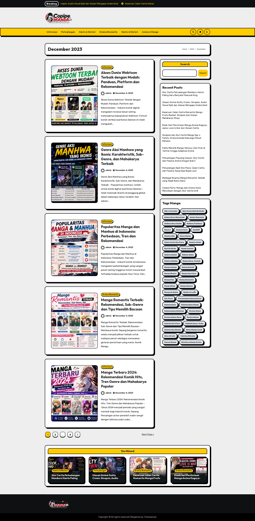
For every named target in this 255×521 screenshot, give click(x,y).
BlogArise (136, 517)
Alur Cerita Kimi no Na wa (193, 211)
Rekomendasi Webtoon (174, 311)
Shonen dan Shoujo (172, 330)
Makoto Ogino (188, 255)
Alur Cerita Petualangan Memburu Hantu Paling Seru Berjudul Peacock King (66, 479)
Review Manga (193, 317)
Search (185, 64)
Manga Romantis (186, 280)
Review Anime (195, 311)
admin (108, 93)
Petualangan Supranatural (189, 298)
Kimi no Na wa (170, 248)
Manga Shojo (169, 286)
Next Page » (148, 434)
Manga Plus (169, 280)
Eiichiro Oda (169, 236)
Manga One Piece (189, 273)
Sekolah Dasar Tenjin (194, 323)
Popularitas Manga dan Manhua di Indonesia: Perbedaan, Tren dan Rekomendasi (120, 233)
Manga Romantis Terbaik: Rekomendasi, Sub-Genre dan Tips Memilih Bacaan (122, 304)
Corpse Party (182, 230)
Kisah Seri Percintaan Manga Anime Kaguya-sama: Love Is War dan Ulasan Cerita (187, 479)
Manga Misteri (170, 273)
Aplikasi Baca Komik (173, 223)
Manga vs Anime (171, 292)
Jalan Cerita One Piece (174, 242)
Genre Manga (185, 236)
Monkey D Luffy (189, 292)
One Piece (168, 298)
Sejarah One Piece (172, 323)
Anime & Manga (150, 32)
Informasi (52, 32)
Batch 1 (167, 230)
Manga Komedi (188, 267)
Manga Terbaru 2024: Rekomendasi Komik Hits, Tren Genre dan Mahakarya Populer (123, 379)
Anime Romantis (197, 217)
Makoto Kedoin (170, 255)
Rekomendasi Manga (190, 305)
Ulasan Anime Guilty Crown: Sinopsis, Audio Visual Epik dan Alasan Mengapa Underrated (105, 479)
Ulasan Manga (170, 342)
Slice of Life (169, 336)
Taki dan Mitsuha (187, 336)
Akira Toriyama (170, 211)
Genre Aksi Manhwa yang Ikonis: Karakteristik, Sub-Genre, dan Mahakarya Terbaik (122, 156)
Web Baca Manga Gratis (191, 342)
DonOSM (196, 230)
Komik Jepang (187, 248)
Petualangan (68, 32)
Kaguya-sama (195, 242)
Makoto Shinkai (170, 261)
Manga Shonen (186, 286)
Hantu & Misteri (87, 32)
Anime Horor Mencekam (174, 217)
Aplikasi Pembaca (194, 223)
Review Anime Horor (173, 317)
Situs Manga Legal (194, 330)
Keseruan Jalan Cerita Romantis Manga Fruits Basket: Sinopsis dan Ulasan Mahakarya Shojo (182, 115)
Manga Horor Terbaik (191, 261)
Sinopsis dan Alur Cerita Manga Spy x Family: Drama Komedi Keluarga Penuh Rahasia (181, 138)
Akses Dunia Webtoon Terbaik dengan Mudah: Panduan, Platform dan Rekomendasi (120, 79)
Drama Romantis (109, 32)
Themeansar (150, 517)
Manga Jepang (170, 267)
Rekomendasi (170, 305)
